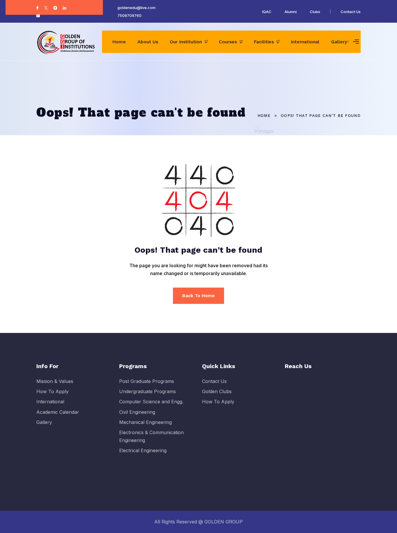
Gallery (339, 41)
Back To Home (198, 295)
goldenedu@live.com (136, 7)
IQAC (266, 11)
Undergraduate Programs (147, 391)
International (305, 41)
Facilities (264, 41)
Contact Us (351, 11)
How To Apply (52, 391)
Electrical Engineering (143, 450)
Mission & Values (54, 381)
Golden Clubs (217, 391)
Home (119, 41)
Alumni (291, 11)
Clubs (315, 11)
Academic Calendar (57, 412)
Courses (228, 41)
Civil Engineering (137, 412)
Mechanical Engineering (145, 422)
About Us (147, 41)
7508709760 (129, 15)
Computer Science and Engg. (151, 401)
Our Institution (186, 41)
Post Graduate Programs (146, 381)
